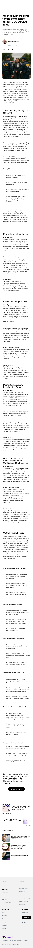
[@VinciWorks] (25, 922)
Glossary (4, 928)
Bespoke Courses (23, 901)
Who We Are (25, 912)
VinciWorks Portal (6, 896)
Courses (4, 885)
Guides (3, 918)
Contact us (26, 917)
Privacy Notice (5, 940)
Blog (3, 912)
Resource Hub (22, 904)
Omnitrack (4, 899)
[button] (4, 49)
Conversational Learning (25, 885)
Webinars (4, 915)
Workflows (4, 922)
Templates (4, 925)
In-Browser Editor (23, 888)
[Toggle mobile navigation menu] (29, 3)
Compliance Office (6, 902)
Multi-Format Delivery (24, 898)
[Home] (10, 3)
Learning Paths (22, 891)
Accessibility (22, 894)
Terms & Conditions (17, 940)
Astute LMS (5, 892)
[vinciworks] (22, 922)
